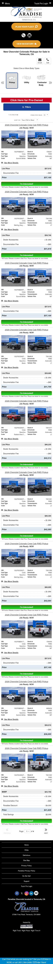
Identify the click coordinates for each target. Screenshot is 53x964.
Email (40, 62)
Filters (28, 107)
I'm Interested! (26, 183)
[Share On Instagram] (26, 893)
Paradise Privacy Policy (26, 871)
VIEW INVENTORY (26, 43)
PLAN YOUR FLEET (25, 26)
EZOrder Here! (39, 962)
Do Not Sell (26, 876)
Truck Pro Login (26, 886)
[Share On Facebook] (17, 893)
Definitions (26, 855)
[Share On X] (22, 893)
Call (47, 62)
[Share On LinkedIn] (31, 893)
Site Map (26, 860)
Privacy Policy (26, 865)
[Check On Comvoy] (36, 893)
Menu (7, 3)
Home (26, 845)
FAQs (27, 850)
